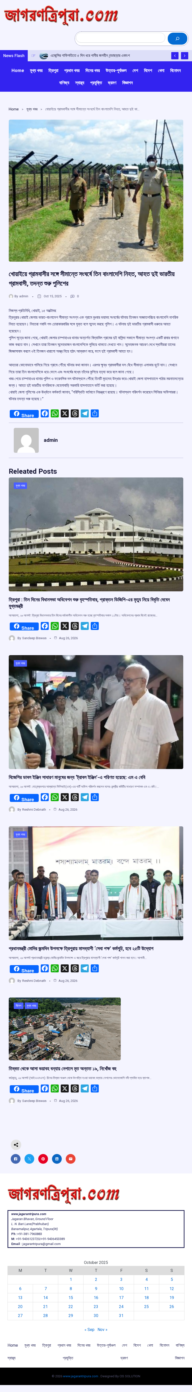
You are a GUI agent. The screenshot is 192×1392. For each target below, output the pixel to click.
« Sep (89, 1329)
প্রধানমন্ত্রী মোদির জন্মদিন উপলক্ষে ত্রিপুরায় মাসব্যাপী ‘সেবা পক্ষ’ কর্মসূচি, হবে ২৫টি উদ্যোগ (81, 948)
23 (96, 1306)
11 (146, 1288)
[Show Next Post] (184, 55)
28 (45, 1315)
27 (20, 1315)
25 (146, 1306)
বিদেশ (19, 1005)
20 (20, 1306)
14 (45, 1297)
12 (172, 1288)
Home (14, 109)
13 (20, 1297)
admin (23, 296)
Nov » (103, 1329)
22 (70, 1306)
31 (121, 1315)
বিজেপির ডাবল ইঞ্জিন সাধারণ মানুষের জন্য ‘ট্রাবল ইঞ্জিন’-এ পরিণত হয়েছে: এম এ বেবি (77, 777)
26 (172, 1306)
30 (96, 1315)
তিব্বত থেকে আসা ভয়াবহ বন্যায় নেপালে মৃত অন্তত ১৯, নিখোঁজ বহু (62, 1069)
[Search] (177, 39)
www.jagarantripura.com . (81, 1376)
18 (146, 1297)
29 (70, 1315)
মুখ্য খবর (32, 109)
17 (121, 1297)
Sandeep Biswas (34, 638)
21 (45, 1306)
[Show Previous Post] (174, 55)
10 (121, 1288)
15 (70, 1297)
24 (121, 1306)
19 (172, 1297)
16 (96, 1297)
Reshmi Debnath (34, 809)
